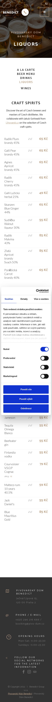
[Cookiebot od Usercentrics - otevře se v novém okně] (37, 291)
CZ (46, 4)
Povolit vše (26, 389)
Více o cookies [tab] (41, 299)
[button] (44, 12)
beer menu (26, 74)
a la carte (26, 70)
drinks (26, 78)
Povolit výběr (26, 399)
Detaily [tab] (24, 299)
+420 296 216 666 (27, 620)
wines (26, 88)
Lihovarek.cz (12, 123)
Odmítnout (26, 408)
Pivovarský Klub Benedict (20, 694)
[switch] (44, 358)
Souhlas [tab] (9, 299)
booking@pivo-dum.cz (30, 624)
